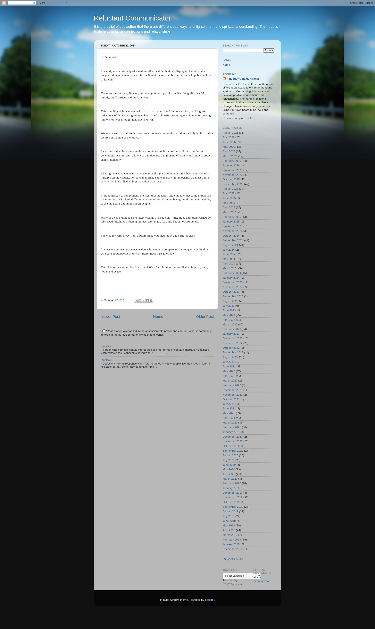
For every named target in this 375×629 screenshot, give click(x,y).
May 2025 (229, 202)
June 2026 (229, 142)
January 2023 (231, 333)
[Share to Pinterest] (151, 301)
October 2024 (231, 235)
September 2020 (233, 450)
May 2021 (229, 413)
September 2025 (233, 184)
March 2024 (230, 268)
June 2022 (229, 366)
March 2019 (230, 534)
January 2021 (231, 432)
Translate (236, 584)
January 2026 (231, 165)
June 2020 (229, 464)
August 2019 (230, 511)
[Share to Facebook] (147, 301)
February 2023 (232, 329)
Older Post (205, 316)
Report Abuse (233, 559)
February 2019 (232, 539)
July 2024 (229, 249)
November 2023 (233, 287)
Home (158, 316)
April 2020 (229, 474)
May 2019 (229, 525)
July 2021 (229, 403)
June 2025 (229, 198)
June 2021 (229, 408)
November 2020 (233, 441)
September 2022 (233, 352)
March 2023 (230, 324)
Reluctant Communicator (132, 18)
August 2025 (230, 188)
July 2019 (229, 516)
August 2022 (230, 357)
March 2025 (230, 212)
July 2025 (229, 193)
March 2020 (230, 478)
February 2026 (232, 160)
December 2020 (233, 436)
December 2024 (233, 226)
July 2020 (229, 460)
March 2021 (230, 422)
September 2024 (233, 240)
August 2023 (230, 301)
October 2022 (231, 347)
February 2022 (232, 385)
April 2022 (229, 375)
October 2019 (231, 502)
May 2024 (229, 258)
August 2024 (230, 245)
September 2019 (233, 506)
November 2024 (233, 231)
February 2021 (232, 427)
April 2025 (229, 207)
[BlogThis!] (140, 301)
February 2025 (232, 216)
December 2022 (233, 338)
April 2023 (229, 319)
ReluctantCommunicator (243, 78)
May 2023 (229, 315)
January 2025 (231, 221)
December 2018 (233, 549)
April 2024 (229, 263)
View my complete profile (238, 118)
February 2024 (232, 273)
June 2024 (229, 254)
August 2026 (230, 132)
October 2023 (231, 291)
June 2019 (229, 520)
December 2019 (233, 492)
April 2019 (229, 530)
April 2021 (229, 417)
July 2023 (229, 305)
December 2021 (233, 390)
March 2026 (230, 156)
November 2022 (233, 343)
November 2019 (233, 497)
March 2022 (230, 380)
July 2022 (229, 361)
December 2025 (233, 170)
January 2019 (231, 544)
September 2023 (233, 296)
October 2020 (231, 446)
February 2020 (232, 483)
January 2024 (231, 277)
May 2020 (229, 469)
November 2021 (233, 394)
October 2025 (231, 179)
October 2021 (231, 399)
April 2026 (229, 151)
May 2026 (229, 146)
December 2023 (233, 282)
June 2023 (229, 310)
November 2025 (233, 174)
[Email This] (136, 301)
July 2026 (229, 137)
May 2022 (229, 371)
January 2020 (231, 488)
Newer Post (110, 316)
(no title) (106, 346)
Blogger (209, 599)
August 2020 (230, 455)
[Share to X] (144, 301)
